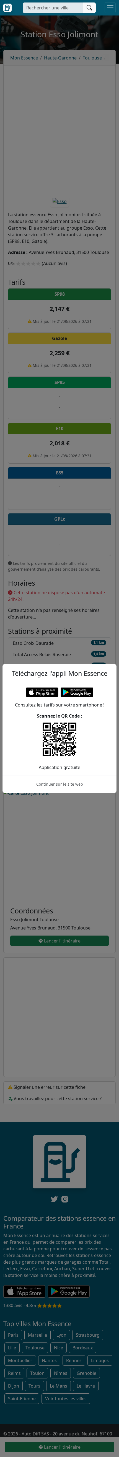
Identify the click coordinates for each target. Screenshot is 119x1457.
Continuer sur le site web (59, 784)
